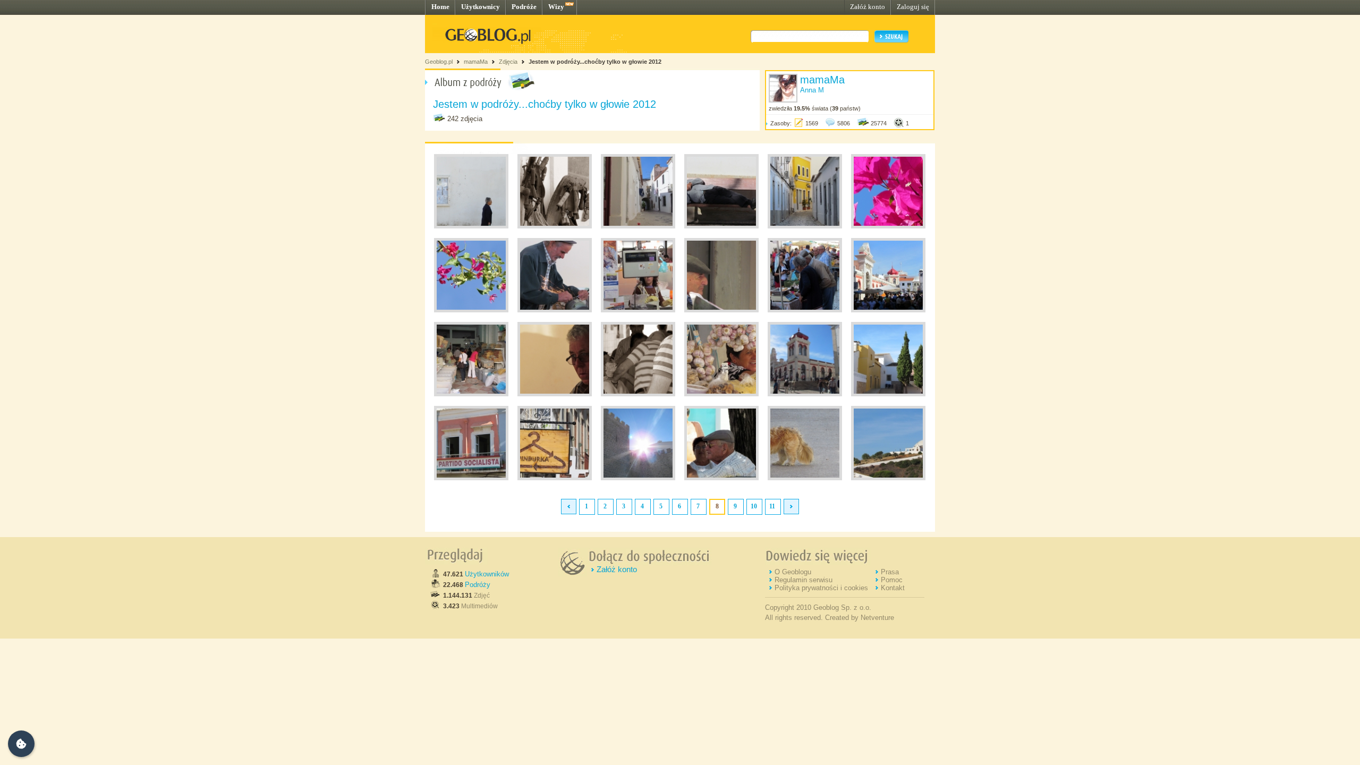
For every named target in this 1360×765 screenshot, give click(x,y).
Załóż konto (867, 7)
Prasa (890, 572)
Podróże (524, 7)
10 (754, 506)
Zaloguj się (913, 7)
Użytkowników (487, 574)
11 (772, 506)
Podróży (477, 585)
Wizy (556, 7)
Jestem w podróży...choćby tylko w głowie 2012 (595, 61)
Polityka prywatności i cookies (821, 588)
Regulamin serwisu (803, 580)
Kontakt (893, 588)
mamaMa (476, 61)
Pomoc (892, 580)
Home (440, 7)
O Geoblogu (793, 572)
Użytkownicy (480, 7)
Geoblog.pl (439, 61)
